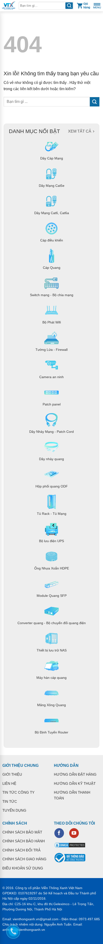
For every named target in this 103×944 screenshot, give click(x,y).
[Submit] (94, 101)
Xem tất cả (79, 131)
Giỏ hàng (86, 5)
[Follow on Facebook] (59, 833)
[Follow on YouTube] (74, 833)
